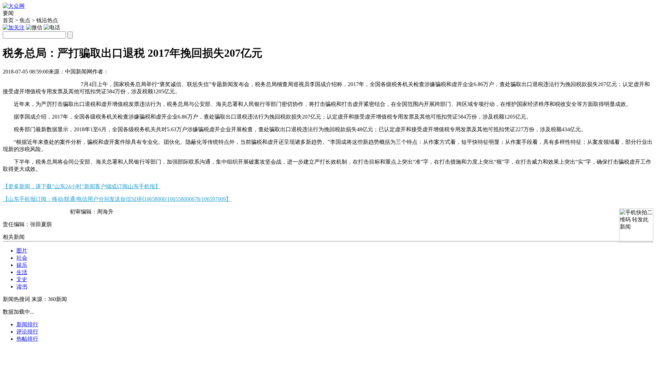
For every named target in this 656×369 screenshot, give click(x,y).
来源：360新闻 (49, 299)
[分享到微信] (11, 81)
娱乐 (21, 265)
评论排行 (27, 331)
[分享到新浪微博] (28, 81)
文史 (21, 279)
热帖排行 (27, 339)
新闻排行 (27, 324)
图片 (21, 251)
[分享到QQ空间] (45, 81)
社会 (21, 258)
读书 (21, 286)
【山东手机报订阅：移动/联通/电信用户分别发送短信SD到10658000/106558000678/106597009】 (117, 199)
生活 (21, 272)
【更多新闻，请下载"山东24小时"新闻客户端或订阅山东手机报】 (82, 186)
